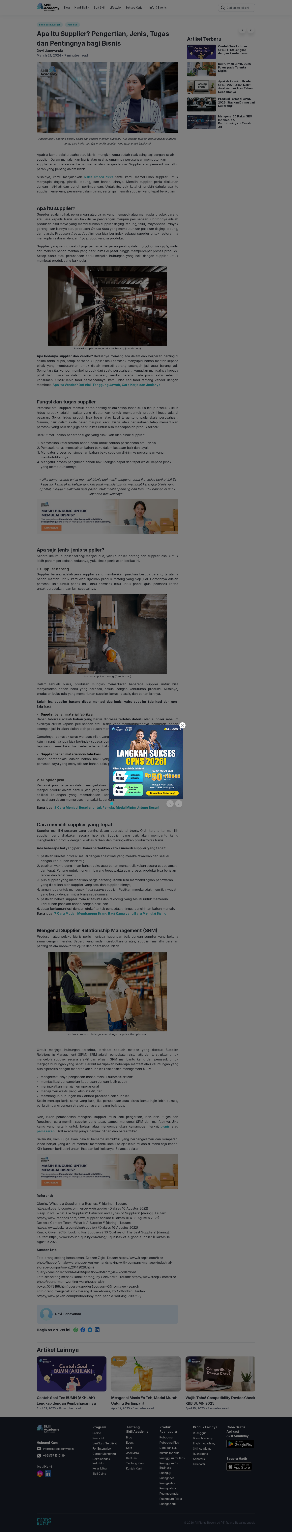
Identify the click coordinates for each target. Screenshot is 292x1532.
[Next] (178, 803)
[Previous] (170, 803)
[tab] (111, 803)
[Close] (182, 725)
